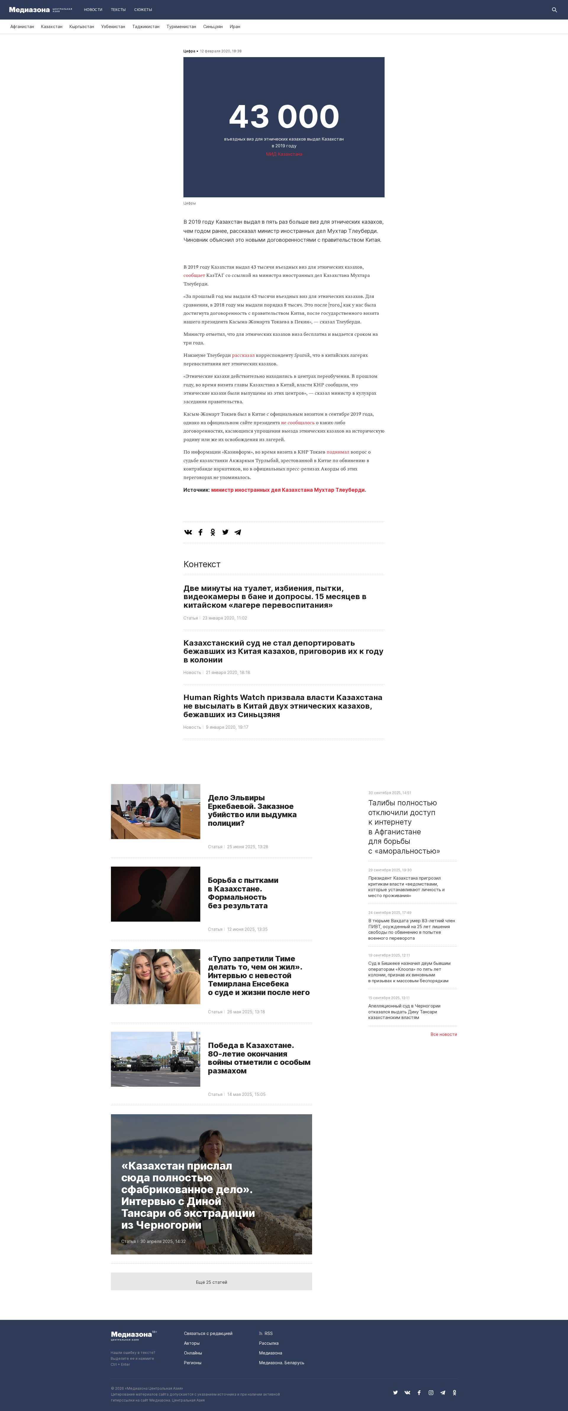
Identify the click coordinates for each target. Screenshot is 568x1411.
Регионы (192, 1362)
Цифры (189, 203)
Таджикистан (145, 26)
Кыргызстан (82, 26)
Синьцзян (213, 26)
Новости (93, 10)
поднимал (338, 452)
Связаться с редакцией (208, 1333)
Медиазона (270, 1352)
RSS (267, 1333)
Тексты (118, 10)
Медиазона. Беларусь (281, 1362)
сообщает (194, 275)
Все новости (443, 1034)
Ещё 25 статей (211, 1282)
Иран (235, 26)
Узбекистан (113, 26)
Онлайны (193, 1352)
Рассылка (269, 1343)
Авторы (192, 1343)
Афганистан (22, 26)
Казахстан (51, 26)
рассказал (243, 355)
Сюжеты (143, 10)
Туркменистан (181, 26)
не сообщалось (298, 423)
